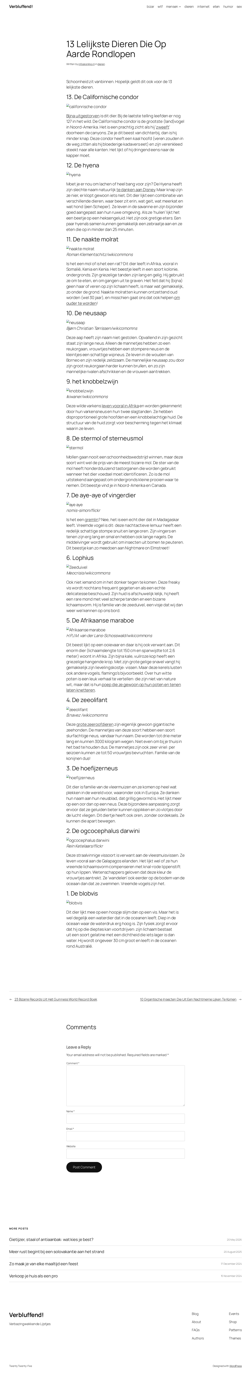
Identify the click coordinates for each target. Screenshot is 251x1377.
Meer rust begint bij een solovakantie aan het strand (56, 1251)
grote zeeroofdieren (95, 724)
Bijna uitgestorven (83, 116)
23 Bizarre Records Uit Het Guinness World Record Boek (56, 999)
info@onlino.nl (86, 64)
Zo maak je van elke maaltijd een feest (43, 1264)
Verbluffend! (21, 6)
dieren (101, 64)
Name (70, 1111)
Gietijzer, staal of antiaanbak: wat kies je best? (51, 1239)
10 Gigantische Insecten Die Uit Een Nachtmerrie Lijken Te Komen (188, 999)
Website (71, 1146)
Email (70, 1128)
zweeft (162, 127)
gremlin (91, 519)
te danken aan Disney (135, 189)
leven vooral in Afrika (120, 406)
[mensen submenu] (180, 7)
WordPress (236, 1366)
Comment (72, 1063)
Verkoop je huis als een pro (33, 1276)
